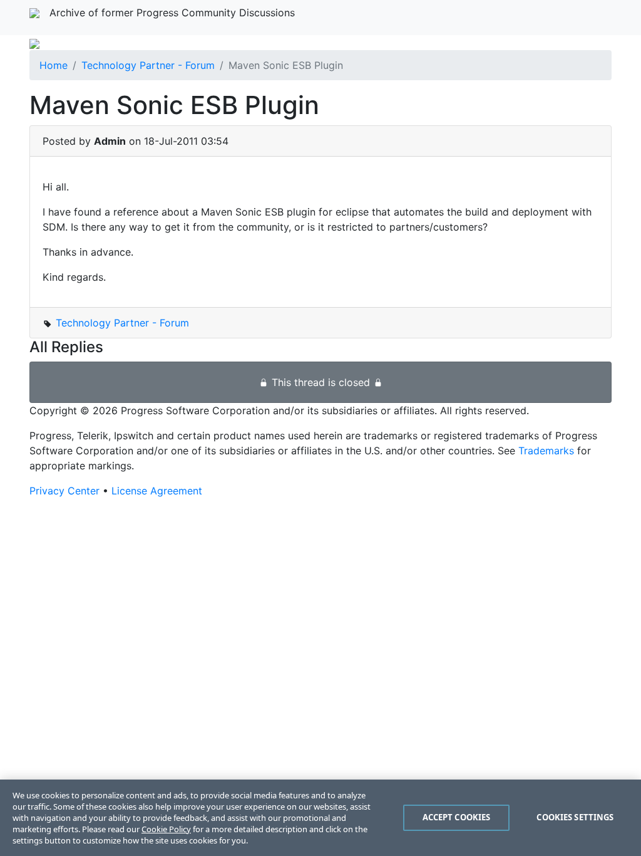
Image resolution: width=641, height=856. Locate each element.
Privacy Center (64, 490)
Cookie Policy (166, 829)
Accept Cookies (457, 817)
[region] (320, 818)
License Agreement (156, 490)
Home (53, 65)
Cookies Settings (574, 817)
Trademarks (546, 450)
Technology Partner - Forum (148, 65)
